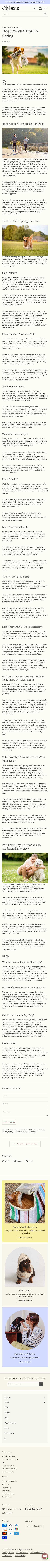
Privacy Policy (7, 1132)
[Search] (45, 14)
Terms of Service (23, 1132)
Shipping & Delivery (9, 1456)
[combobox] (25, 14)
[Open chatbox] (45, 1556)
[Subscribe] (41, 1384)
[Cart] (40, 8)
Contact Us (6, 1488)
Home (4, 27)
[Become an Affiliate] (25, 1330)
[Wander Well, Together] (25, 1203)
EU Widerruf (7, 1555)
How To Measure (8, 1472)
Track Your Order (8, 1466)
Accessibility (20, 1555)
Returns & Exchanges (10, 1459)
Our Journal (6, 1491)
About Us (5, 1484)
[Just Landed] (25, 1267)
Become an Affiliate (9, 1481)
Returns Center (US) (9, 1469)
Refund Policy (22, 1552)
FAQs (4, 1462)
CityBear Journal (14, 27)
